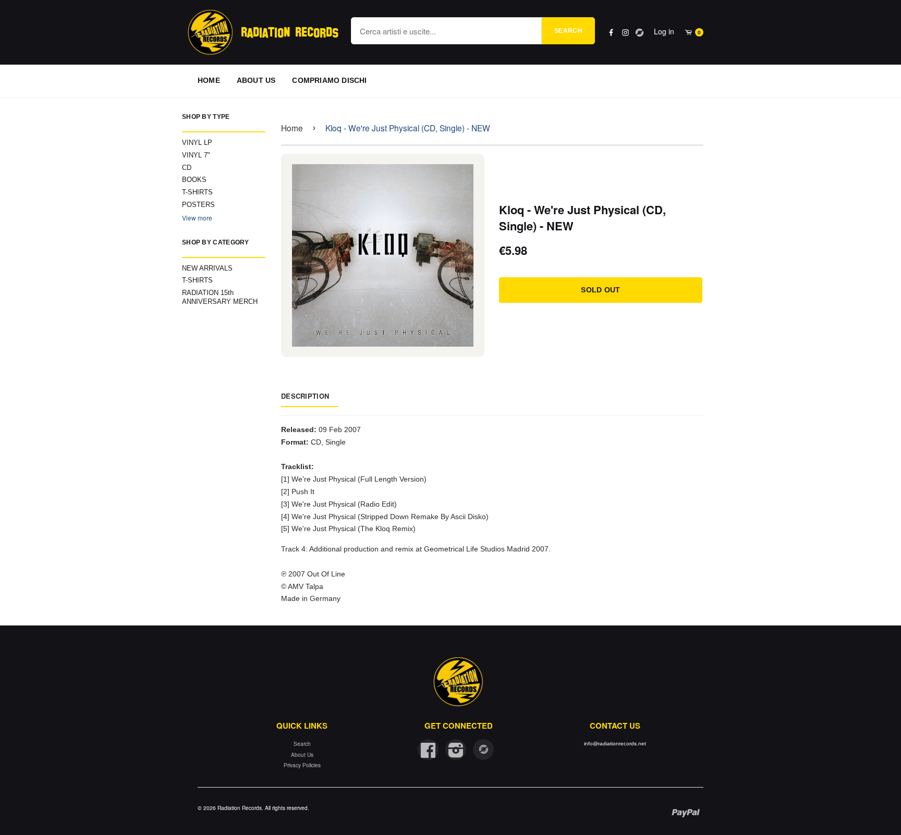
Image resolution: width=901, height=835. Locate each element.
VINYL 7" (196, 155)
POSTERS (198, 204)
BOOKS (194, 179)
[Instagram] (625, 32)
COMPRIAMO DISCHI (329, 80)
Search (568, 30)
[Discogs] (639, 32)
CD (186, 167)
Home (292, 127)
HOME (209, 80)
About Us (302, 754)
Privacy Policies (302, 765)
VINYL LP (197, 142)
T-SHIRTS (197, 192)
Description (305, 396)
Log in (664, 31)
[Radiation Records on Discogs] (483, 749)
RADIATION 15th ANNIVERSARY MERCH (220, 297)
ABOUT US (256, 80)
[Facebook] (611, 32)
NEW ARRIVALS (207, 268)
